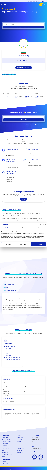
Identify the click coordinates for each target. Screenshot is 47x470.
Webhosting (19, 441)
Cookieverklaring (16, 469)
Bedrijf (3, 450)
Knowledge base (5, 461)
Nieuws (3, 456)
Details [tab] (23, 227)
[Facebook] (32, 451)
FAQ (35, 44)
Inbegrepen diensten (21, 44)
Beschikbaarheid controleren (23, 27)
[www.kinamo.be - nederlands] (5, 4)
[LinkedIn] (34, 451)
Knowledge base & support (34, 1)
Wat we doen (19, 450)
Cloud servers (5, 443)
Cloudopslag (4, 445)
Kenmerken (12, 44)
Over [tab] (39, 227)
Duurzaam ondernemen (7, 452)
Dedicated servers (6, 439)
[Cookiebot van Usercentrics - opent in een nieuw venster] (41, 224)
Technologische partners (7, 454)
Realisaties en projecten (22, 452)
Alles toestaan (38, 244)
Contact (23, 199)
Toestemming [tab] (8, 227)
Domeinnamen (20, 437)
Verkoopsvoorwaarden (39, 467)
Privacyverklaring (7, 469)
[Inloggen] (42, 1)
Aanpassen (23, 244)
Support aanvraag (6, 463)
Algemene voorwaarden (28, 467)
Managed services (5, 437)
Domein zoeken (23, 119)
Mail (33, 446)
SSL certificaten (20, 439)
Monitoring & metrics (6, 441)
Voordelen (30, 44)
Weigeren (8, 244)
